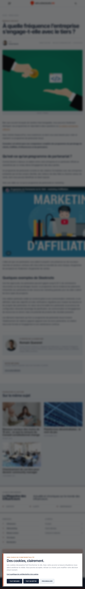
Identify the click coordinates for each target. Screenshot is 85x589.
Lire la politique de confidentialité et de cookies (22, 574)
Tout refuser (14, 581)
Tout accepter (31, 581)
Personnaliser (47, 581)
